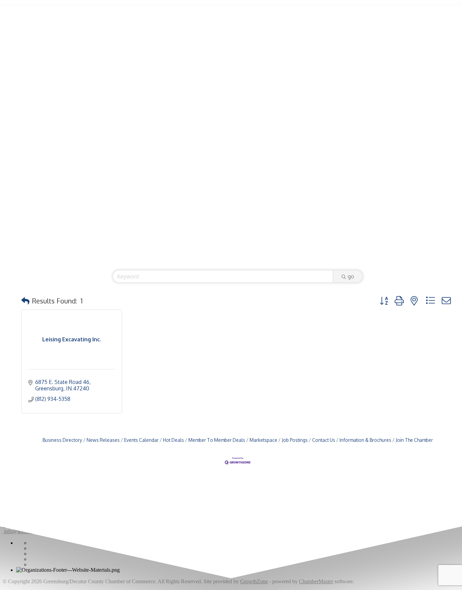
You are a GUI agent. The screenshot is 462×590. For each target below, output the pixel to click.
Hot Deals (173, 440)
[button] (25, 301)
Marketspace (263, 440)
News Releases (103, 440)
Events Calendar (141, 440)
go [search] (351, 276)
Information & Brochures (365, 440)
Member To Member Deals (216, 440)
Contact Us (323, 440)
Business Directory (62, 440)
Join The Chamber (414, 440)
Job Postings (295, 440)
